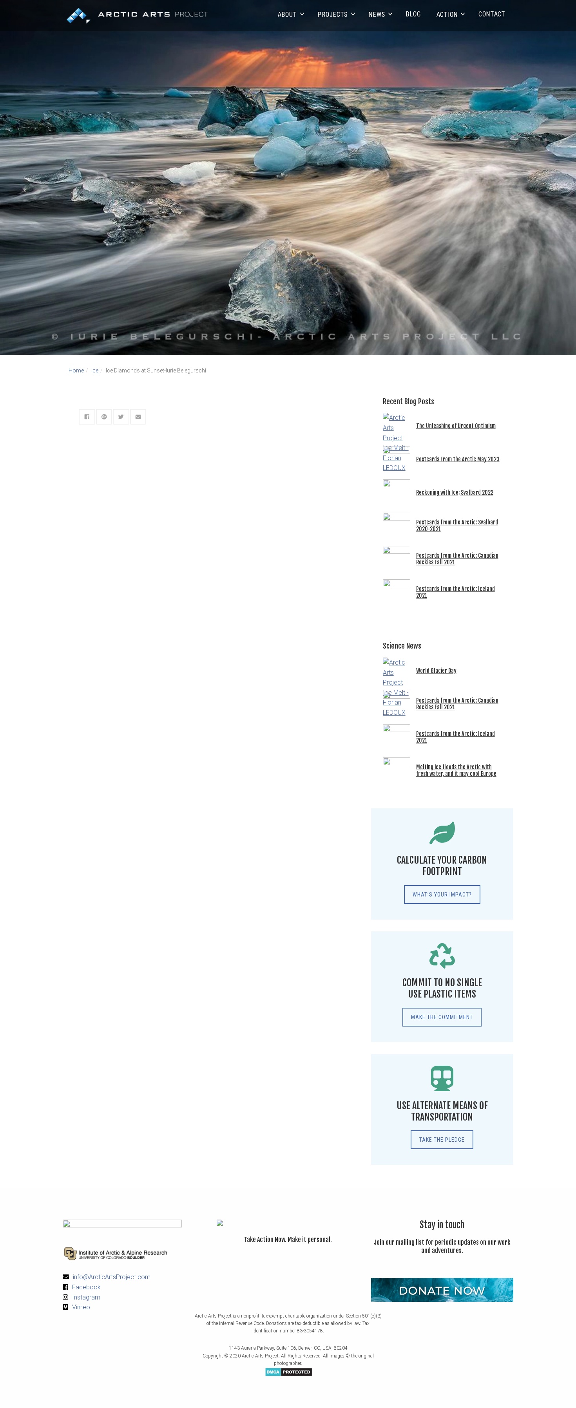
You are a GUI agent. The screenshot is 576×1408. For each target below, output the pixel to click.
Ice (94, 370)
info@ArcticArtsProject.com (111, 1277)
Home (76, 370)
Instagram (86, 1297)
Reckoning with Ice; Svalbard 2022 (454, 492)
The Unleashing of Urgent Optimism (456, 426)
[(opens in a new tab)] (396, 1051)
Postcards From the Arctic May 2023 (458, 459)
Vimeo (81, 1307)
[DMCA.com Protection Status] (288, 1371)
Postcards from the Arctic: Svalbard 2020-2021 (457, 526)
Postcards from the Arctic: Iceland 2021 (455, 592)
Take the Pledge (442, 1140)
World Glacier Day (436, 670)
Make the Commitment (442, 1017)
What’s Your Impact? (442, 894)
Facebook (86, 1287)
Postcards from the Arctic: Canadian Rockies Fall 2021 (457, 559)
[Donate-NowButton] (442, 1290)
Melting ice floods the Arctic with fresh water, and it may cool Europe (456, 770)
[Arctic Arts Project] (137, 15)
